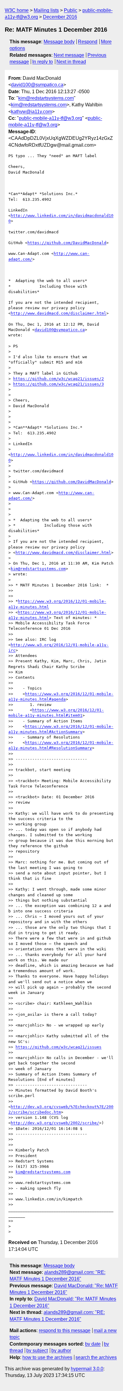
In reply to (42, 61)
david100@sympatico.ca (37, 84)
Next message (69, 55)
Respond (87, 41)
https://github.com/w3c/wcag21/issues (59, 1047)
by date (93, 1343)
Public (70, 10)
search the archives (96, 1357)
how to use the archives (47, 1357)
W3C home (17, 10)
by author (61, 1350)
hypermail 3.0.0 (87, 1368)
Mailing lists (46, 10)
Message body (59, 41)
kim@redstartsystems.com (46, 98)
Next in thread (71, 61)
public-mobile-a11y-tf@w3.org (50, 118)
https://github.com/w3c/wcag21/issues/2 (58, 378)
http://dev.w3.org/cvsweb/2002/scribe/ (55, 1123)
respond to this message (64, 1330)
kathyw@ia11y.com (31, 111)
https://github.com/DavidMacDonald (66, 242)
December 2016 (60, 16)
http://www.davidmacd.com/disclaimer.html (58, 313)
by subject (37, 1350)
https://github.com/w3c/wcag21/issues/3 (58, 384)
